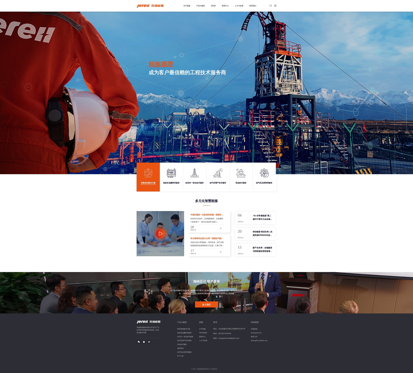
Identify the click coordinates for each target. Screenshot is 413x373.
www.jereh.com (256, 332)
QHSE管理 (203, 332)
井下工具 (180, 356)
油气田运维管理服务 (184, 352)
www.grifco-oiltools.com (259, 340)
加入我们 (206, 304)
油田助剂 (180, 348)
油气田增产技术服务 (184, 340)
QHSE (213, 5)
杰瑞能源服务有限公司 (204, 369)
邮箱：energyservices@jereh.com (226, 338)
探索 (201, 322)
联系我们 (252, 5)
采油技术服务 (182, 344)
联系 (215, 322)
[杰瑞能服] (150, 6)
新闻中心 (225, 5)
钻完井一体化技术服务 (185, 336)
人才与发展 (239, 5)
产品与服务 (200, 5)
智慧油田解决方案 (183, 329)
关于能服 (186, 5)
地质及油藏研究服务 (184, 332)
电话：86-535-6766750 (222, 333)
